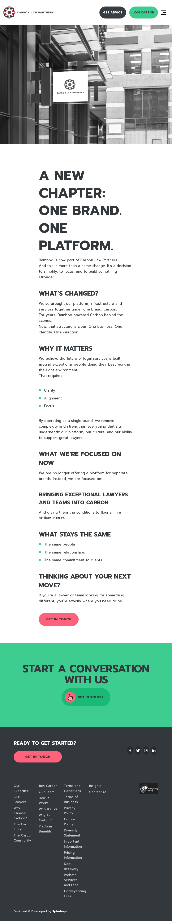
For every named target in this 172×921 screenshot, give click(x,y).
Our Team (46, 792)
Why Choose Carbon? (20, 813)
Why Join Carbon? (45, 818)
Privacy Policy (69, 810)
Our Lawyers (20, 799)
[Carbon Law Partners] (36, 12)
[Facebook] (130, 750)
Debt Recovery (71, 866)
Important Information (73, 844)
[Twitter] (138, 750)
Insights (95, 786)
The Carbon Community (23, 838)
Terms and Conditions (72, 788)
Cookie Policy (69, 822)
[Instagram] (146, 750)
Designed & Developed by (40, 911)
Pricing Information (73, 855)
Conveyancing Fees (73, 894)
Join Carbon (143, 12)
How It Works (44, 800)
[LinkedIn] (154, 750)
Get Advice (112, 12)
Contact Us (98, 792)
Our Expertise (21, 788)
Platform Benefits (45, 829)
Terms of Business (71, 799)
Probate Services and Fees (71, 880)
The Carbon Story (23, 827)
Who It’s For (48, 809)
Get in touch (58, 619)
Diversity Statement (72, 833)
